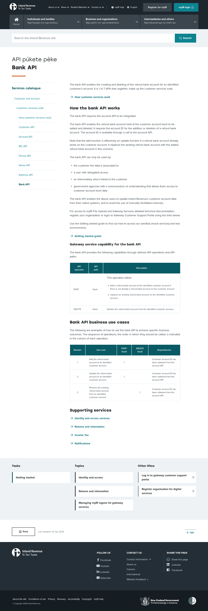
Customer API (26, 127)
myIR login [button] (184, 7)
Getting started (25, 477)
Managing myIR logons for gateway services (101, 505)
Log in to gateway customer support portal (164, 477)
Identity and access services (92, 418)
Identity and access (91, 477)
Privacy (51, 599)
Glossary (61, 599)
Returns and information (89, 426)
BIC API (23, 146)
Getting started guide (88, 236)
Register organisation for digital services (161, 491)
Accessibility (74, 599)
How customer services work (35, 117)
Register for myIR (157, 7)
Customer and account (27, 98)
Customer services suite (30, 108)
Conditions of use (37, 599)
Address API (26, 175)
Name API (24, 165)
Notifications (82, 443)
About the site (19, 599)
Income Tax (82, 435)
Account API (25, 136)
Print (25, 531)
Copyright (87, 599)
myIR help (99, 599)
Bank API (24, 184)
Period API (25, 155)
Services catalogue (26, 88)
